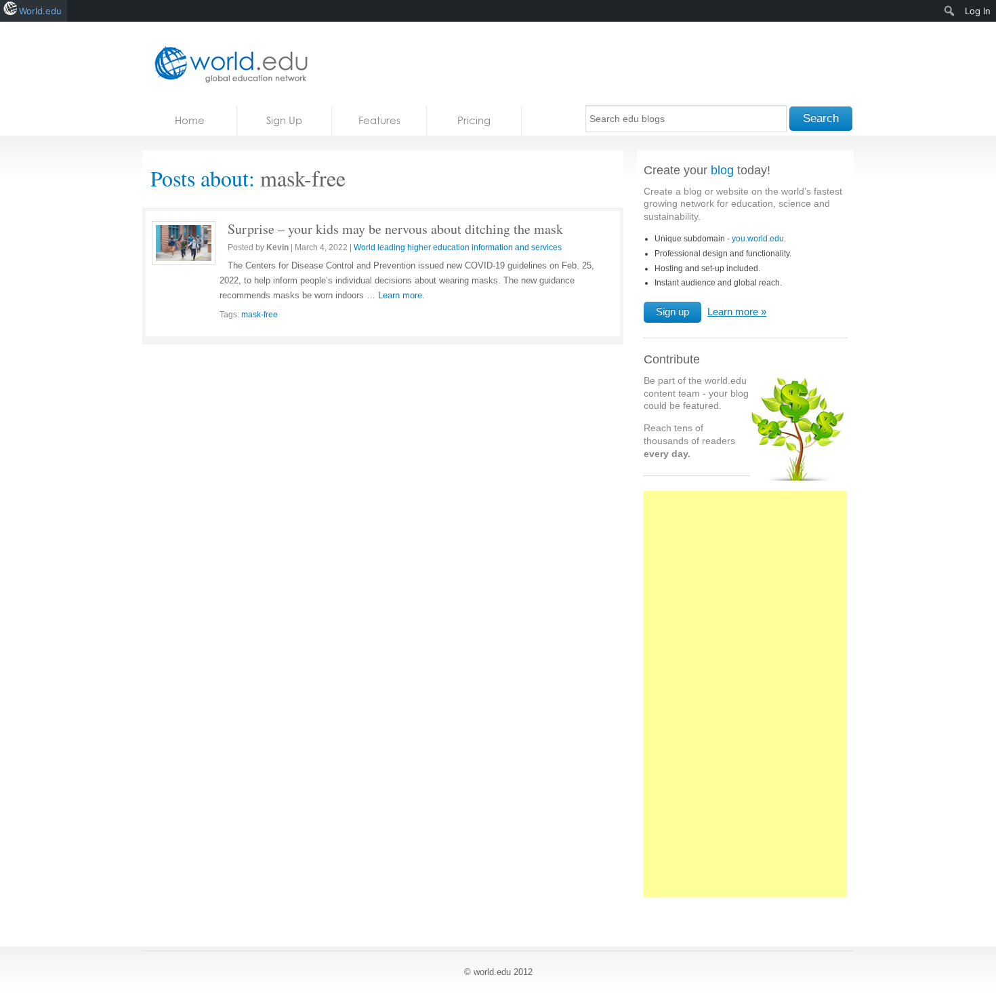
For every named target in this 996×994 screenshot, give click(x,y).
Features (379, 120)
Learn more (732, 311)
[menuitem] (949, 11)
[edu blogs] (227, 64)
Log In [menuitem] (978, 10)
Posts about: (202, 178)
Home (190, 120)
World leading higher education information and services (458, 247)
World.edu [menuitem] (40, 10)
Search (821, 118)
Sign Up (284, 120)
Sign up (672, 311)
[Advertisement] (745, 701)
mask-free (259, 314)
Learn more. (401, 295)
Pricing (474, 120)
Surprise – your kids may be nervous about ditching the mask (395, 229)
